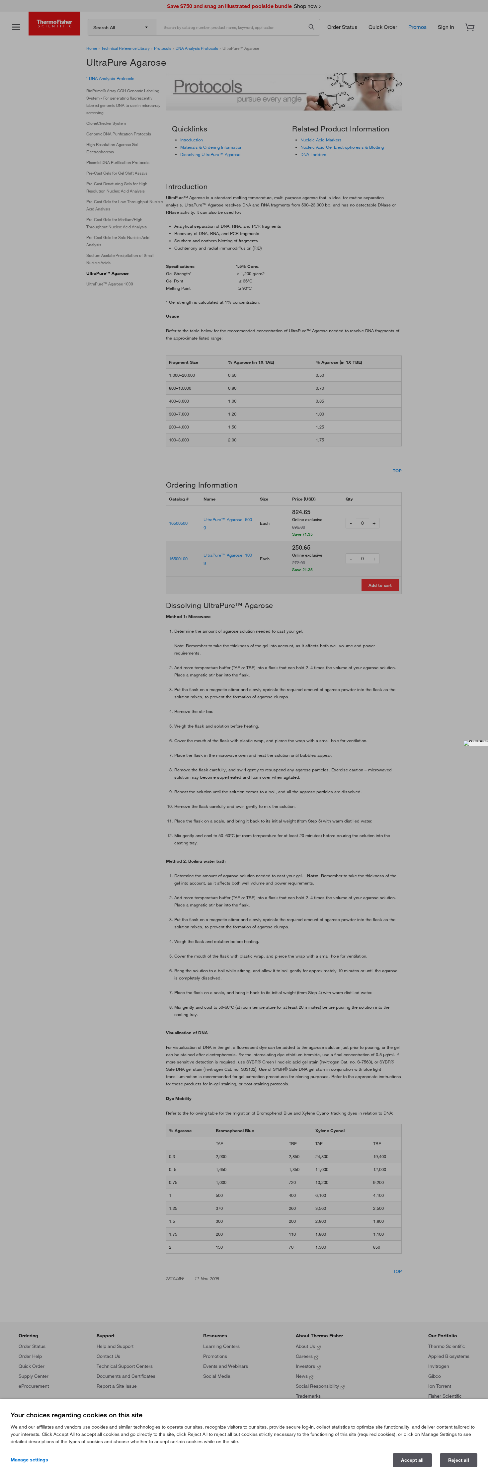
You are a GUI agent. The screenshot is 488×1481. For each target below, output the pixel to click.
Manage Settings (29, 1460)
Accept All (412, 1460)
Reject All (458, 1460)
